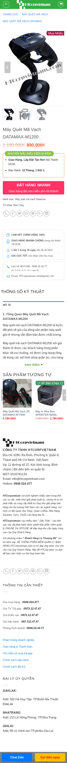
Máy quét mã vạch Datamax (22, 21)
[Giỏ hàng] (61, 4)
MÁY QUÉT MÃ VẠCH (35, 14)
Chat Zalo (17, 757)
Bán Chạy (18, 205)
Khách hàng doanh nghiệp (18, 639)
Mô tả (7, 305)
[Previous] (7, 67)
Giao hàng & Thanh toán (17, 646)
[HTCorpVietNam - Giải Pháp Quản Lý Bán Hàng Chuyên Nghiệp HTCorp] (33, 4)
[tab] (33, 305)
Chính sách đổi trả (14, 666)
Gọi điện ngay (50, 757)
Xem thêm (32, 365)
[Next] (59, 67)
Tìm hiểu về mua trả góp (17, 653)
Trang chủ (10, 14)
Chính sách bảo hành (16, 660)
